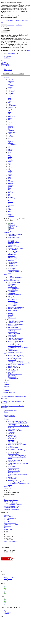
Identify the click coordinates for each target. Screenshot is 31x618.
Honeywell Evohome (13, 429)
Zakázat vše (10, 25)
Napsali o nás (7, 488)
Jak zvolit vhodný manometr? (16, 449)
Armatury (6, 232)
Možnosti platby (8, 501)
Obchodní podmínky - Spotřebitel (13, 504)
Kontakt (27, 50)
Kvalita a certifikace (9, 415)
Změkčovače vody (13, 447)
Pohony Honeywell (13, 472)
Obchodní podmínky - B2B (11, 506)
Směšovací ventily (12, 477)
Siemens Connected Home (15, 430)
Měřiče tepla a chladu (13, 441)
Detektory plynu (12, 438)
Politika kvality (8, 529)
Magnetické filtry (12, 437)
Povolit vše (19, 25)
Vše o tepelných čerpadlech (15, 482)
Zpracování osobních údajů (11, 509)
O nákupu (7, 383)
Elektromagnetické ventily (15, 443)
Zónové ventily (12, 461)
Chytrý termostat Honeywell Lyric (17, 455)
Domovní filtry (12, 435)
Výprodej (6, 380)
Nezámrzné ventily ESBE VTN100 (17, 423)
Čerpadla (6, 319)
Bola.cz (8, 65)
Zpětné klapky (11, 466)
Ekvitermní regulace (13, 454)
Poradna (6, 384)
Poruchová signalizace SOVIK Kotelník (18, 426)
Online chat (7, 580)
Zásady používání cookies (11, 507)
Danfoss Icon (11, 427)
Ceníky (10, 485)
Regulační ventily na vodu (15, 460)
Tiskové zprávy (8, 486)
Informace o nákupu (9, 416)
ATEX (6, 353)
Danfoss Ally (11, 432)
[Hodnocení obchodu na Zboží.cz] (7, 560)
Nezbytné (5, 27)
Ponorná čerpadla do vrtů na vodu (17, 444)
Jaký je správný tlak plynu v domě (17, 421)
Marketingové (6, 30)
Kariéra (6, 412)
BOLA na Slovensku (10, 518)
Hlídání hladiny (12, 478)
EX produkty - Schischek (11, 524)
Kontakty (6, 386)
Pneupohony (11, 440)
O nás (5, 413)
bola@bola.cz (8, 579)
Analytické (5, 28)
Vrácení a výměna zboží (10, 503)
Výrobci (6, 77)
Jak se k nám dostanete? (10, 541)
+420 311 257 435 (13, 53)
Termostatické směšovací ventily (16, 480)
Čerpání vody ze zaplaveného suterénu (18, 483)
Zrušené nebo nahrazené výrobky (17, 450)
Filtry (5, 274)
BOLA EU (7, 519)
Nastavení (3, 25)
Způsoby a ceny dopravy (11, 500)
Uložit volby (4, 32)
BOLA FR (7, 521)
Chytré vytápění (12, 424)
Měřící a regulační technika (11, 280)
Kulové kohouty (12, 469)
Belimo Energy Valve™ (14, 452)
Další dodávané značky (10, 410)
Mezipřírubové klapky (14, 471)
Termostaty (11, 433)
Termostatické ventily (13, 468)
